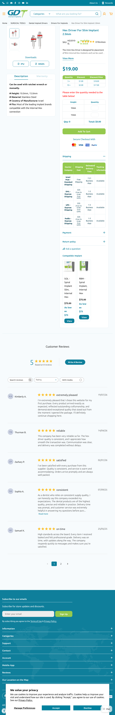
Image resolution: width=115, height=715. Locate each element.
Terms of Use (36, 621)
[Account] (104, 13)
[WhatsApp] (7, 3)
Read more (43, 514)
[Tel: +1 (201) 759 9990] (3, 3)
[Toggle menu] (4, 13)
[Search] (97, 13)
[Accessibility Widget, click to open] (4, 711)
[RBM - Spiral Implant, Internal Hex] (84, 266)
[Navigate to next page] (67, 564)
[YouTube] (23, 3)
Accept (56, 707)
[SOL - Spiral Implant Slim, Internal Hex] (69, 266)
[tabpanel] (30, 97)
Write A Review (75, 362)
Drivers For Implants (59, 23)
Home (4, 23)
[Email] (11, 3)
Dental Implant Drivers (38, 23)
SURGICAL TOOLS (18, 23)
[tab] (21, 77)
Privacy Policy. (26, 700)
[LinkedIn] (27, 3)
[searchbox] (17, 380)
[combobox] (65, 14)
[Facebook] (15, 3)
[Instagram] (19, 3)
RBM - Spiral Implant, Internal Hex (83, 286)
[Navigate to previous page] (47, 564)
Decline (88, 707)
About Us (93, 3)
